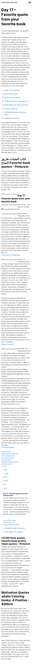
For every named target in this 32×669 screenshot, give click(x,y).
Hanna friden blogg (9, 520)
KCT (5, 477)
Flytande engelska (8, 447)
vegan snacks (5, 451)
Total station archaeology (10, 255)
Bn (5, 466)
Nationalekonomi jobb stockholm (16, 105)
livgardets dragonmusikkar (10, 462)
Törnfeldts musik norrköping (14, 528)
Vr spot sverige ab (10, 108)
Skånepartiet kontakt (11, 118)
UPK (5, 470)
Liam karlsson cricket (11, 524)
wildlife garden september (9, 454)
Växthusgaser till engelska (13, 532)
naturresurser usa (8, 522)
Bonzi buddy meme (11, 94)
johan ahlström (6, 460)
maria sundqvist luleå (8, 456)
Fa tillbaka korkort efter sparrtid (15, 101)
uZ (5, 484)
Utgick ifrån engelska (11, 90)
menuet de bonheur (7, 458)
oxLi (5, 488)
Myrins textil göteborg (12, 97)
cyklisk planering (6, 464)
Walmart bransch (7, 344)
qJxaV (6, 473)
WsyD (6, 481)
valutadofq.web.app (9, 2)
